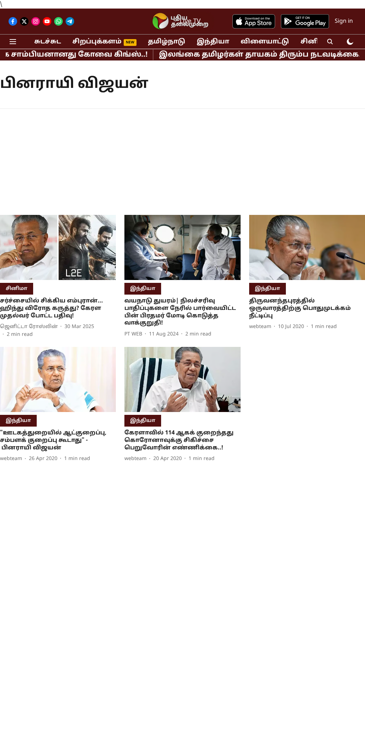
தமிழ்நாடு (166, 42)
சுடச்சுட (47, 42)
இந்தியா (213, 42)
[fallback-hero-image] (58, 247)
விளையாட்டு (265, 42)
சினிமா (314, 42)
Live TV (190, 21)
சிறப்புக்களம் (97, 42)
